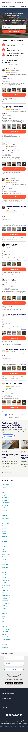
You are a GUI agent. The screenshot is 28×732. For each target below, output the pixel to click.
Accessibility (21, 721)
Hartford (4, 515)
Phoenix (4, 487)
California (10, 721)
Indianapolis (5, 539)
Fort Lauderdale (6, 521)
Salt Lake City (6, 631)
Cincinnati (5, 588)
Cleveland (5, 590)
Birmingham (5, 484)
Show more (23, 85)
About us (4, 707)
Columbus (5, 593)
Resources (5, 703)
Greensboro (5, 580)
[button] (4, 90)
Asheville (4, 575)
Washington (5, 518)
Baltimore (4, 546)
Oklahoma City (6, 595)
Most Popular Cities (7, 653)
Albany (4, 570)
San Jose (4, 510)
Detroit (4, 551)
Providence (5, 608)
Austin (3, 616)
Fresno (4, 492)
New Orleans (5, 544)
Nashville (4, 613)
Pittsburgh (5, 606)
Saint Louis (5, 564)
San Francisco (6, 508)
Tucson (4, 490)
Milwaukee (5, 647)
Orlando (4, 528)
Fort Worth (5, 624)
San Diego (5, 505)
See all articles (8, 436)
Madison (4, 644)
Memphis (4, 611)
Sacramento (5, 502)
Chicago (4, 536)
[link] (14, 71)
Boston (4, 549)
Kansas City (5, 562)
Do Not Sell (15, 721)
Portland (4, 598)
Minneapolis (5, 557)
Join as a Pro (18, 2)
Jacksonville (5, 523)
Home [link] (3, 6)
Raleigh (4, 582)
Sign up (14, 669)
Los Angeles (5, 497)
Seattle (4, 642)
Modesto (4, 500)
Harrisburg (5, 601)
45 (22, 414)
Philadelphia (5, 603)
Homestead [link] (12, 6)
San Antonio (5, 629)
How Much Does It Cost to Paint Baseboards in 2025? (10, 455)
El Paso (4, 621)
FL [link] (7, 6)
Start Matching (14, 31)
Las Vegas (5, 567)
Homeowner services (8, 693)
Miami (3, 526)
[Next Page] (25, 415)
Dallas (3, 619)
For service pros (6, 698)
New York (4, 572)
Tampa (4, 531)
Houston (4, 626)
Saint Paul (4, 559)
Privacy (5, 721)
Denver (4, 513)
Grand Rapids (6, 554)
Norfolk (4, 634)
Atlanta (4, 533)
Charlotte (4, 577)
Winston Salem (6, 585)
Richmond (5, 637)
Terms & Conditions (22, 723)
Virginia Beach (6, 639)
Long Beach (5, 495)
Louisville (4, 541)
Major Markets (7, 480)
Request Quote (14, 95)
